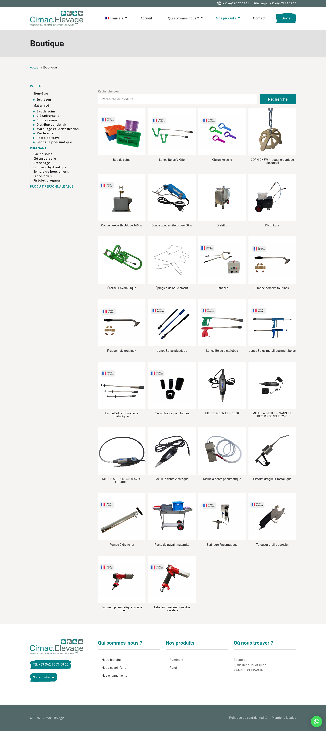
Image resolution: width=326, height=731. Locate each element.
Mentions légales (284, 717)
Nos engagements (114, 675)
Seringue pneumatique (54, 142)
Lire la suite (121, 131)
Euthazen (44, 99)
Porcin (174, 667)
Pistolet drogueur (47, 180)
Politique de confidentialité (248, 717)
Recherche (278, 99)
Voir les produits (172, 131)
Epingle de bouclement (51, 171)
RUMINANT (38, 148)
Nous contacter (43, 677)
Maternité (41, 105)
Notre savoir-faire (114, 667)
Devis (286, 18)
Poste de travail (49, 138)
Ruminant (176, 660)
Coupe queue (47, 120)
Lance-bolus (42, 176)
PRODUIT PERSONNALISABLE (51, 186)
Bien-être (40, 93)
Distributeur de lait (52, 124)
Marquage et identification (58, 129)
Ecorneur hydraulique (50, 167)
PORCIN (36, 86)
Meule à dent (47, 133)
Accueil (146, 18)
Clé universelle (48, 116)
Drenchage (41, 163)
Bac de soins (46, 111)
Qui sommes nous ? (183, 18)
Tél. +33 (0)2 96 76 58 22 (50, 664)
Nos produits (226, 18)
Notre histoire (111, 660)
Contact (259, 18)
